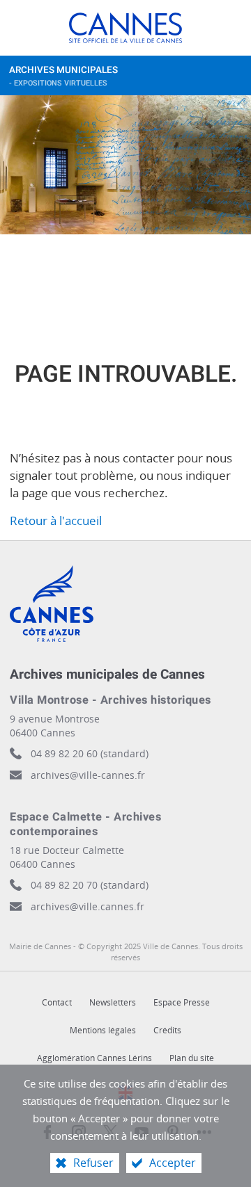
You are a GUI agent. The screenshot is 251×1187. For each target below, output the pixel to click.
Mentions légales (103, 1030)
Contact (57, 1002)
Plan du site (191, 1058)
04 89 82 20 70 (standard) (90, 884)
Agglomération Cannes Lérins (94, 1058)
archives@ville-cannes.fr (88, 775)
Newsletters (112, 1002)
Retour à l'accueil (56, 520)
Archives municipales (63, 76)
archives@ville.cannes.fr (87, 906)
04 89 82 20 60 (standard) (90, 753)
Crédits (167, 1030)
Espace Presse (181, 1002)
